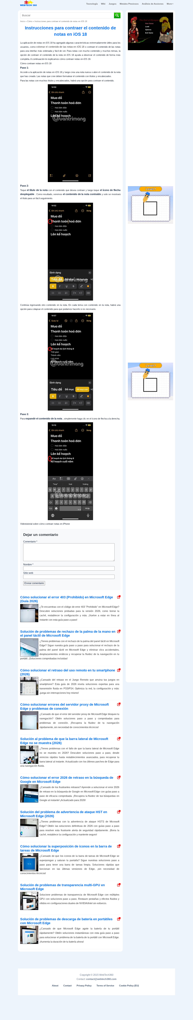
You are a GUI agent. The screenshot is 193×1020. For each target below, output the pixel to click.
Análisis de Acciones (152, 4)
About (55, 985)
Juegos (112, 4)
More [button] (169, 4)
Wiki (103, 4)
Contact (67, 985)
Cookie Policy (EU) (129, 985)
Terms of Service (105, 985)
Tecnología (92, 4)
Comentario (30, 541)
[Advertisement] (150, 71)
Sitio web (28, 573)
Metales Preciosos (129, 4)
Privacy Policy (84, 985)
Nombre (28, 564)
